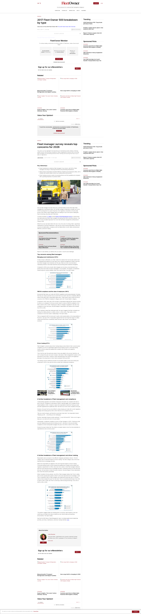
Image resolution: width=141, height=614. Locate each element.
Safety (78, 10)
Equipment (83, 10)
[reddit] (61, 161)
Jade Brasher (40, 157)
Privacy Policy (35, 611)
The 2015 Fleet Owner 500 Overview (66, 26)
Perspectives (72, 10)
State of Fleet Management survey (63, 216)
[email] (63, 161)
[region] (59, 121)
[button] (38, 3)
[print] (80, 161)
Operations (57, 10)
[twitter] (59, 161)
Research (39, 16)
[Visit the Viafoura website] (77, 124)
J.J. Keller (49, 216)
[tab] (40, 119)
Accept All (135, 611)
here (68, 519)
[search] (40, 3)
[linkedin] (57, 161)
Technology (64, 10)
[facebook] (55, 161)
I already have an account (59, 62)
